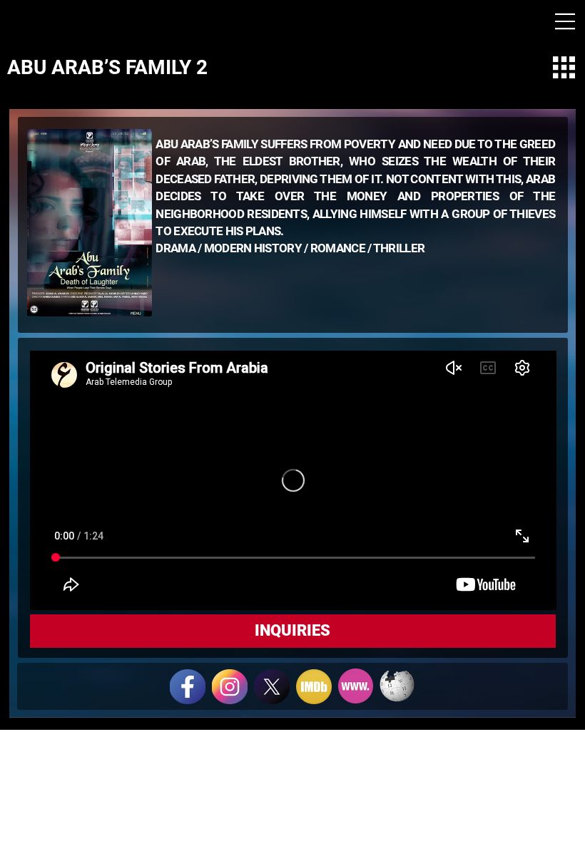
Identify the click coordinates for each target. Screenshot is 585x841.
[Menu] (565, 21)
